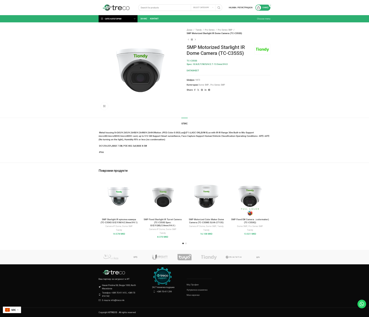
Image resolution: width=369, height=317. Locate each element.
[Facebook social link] (194, 90)
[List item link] (118, 294)
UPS (135, 257)
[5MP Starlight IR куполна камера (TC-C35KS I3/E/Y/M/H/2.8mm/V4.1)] (119, 196)
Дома (189, 30)
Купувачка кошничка (197, 290)
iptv (258, 257)
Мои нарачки (193, 295)
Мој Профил (193, 284)
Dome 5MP (203, 85)
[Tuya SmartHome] (184, 257)
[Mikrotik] (233, 257)
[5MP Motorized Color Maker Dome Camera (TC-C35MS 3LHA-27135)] (206, 196)
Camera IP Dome (113, 226)
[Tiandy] (209, 257)
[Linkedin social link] (205, 90)
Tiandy (198, 30)
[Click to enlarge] (104, 106)
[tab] (184, 122)
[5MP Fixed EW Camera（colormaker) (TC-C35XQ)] (250, 196)
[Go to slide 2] (186, 243)
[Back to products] (192, 39)
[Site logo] (116, 7)
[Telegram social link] (209, 90)
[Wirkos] (111, 257)
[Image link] (114, 272)
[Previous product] (188, 39)
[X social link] (198, 90)
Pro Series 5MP (225, 30)
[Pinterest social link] (202, 90)
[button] (361, 304)
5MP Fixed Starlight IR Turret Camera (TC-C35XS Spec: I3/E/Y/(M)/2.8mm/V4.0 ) (163, 222)
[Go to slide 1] (183, 243)
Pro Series (210, 30)
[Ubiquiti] (160, 257)
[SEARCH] (219, 7)
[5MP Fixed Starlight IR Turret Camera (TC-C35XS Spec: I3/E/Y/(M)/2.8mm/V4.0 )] (162, 196)
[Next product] (195, 39)
